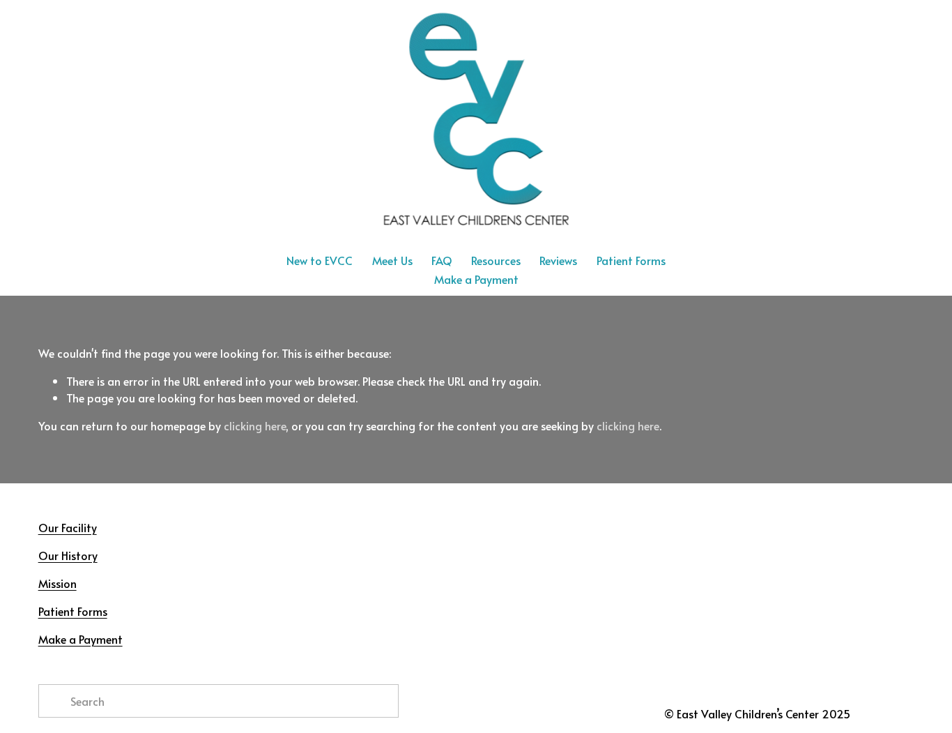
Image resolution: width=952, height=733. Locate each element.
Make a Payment (476, 279)
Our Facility (67, 527)
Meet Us (392, 260)
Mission (57, 583)
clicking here (255, 425)
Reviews (558, 260)
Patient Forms (631, 260)
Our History (68, 555)
